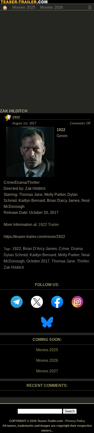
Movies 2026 (51, 7)
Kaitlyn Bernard (43, 255)
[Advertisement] (47, 60)
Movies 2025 (23, 7)
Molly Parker (69, 255)
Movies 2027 (47, 371)
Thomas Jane (63, 261)
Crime (64, 249)
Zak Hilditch (14, 267)
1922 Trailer (48, 225)
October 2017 (38, 261)
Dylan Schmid (16, 255)
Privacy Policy (75, 421)
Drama (77, 249)
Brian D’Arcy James (40, 249)
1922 (16, 117)
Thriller (83, 261)
